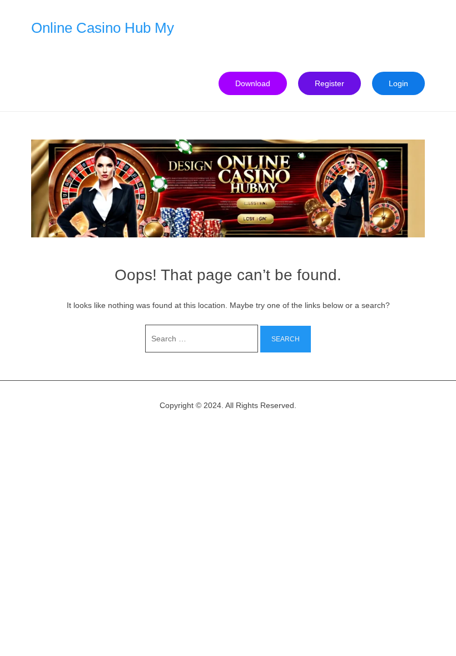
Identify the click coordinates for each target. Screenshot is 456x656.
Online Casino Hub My (102, 27)
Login (398, 83)
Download (252, 83)
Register (329, 83)
